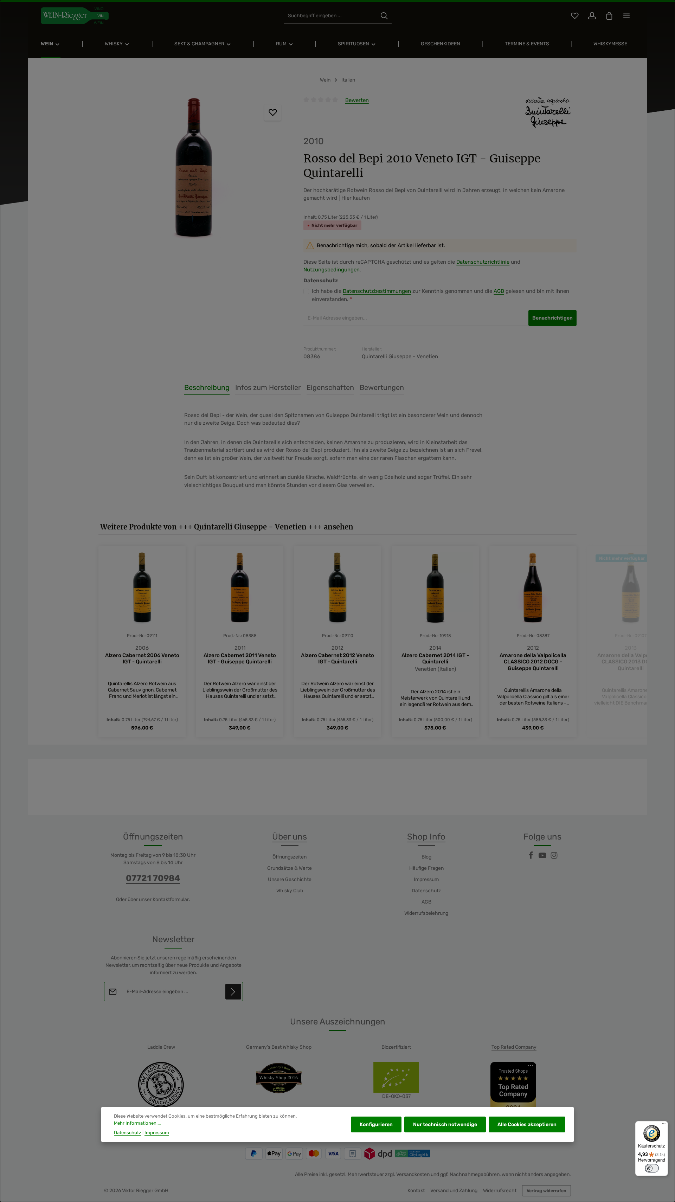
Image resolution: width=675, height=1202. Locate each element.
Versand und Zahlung (453, 1191)
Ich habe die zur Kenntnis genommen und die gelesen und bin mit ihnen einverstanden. (440, 295)
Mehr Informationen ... (137, 1123)
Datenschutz (426, 891)
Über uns (289, 837)
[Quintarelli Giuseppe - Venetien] (548, 112)
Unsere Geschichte (289, 879)
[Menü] (664, 1125)
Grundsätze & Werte (289, 868)
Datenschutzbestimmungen (377, 291)
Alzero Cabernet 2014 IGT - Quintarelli (435, 658)
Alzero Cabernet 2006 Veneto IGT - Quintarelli (142, 658)
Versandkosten (413, 1174)
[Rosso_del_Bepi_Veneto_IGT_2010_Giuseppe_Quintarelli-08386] (193, 171)
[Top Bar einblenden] (626, 16)
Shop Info (426, 837)
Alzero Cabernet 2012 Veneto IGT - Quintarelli (337, 658)
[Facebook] (531, 858)
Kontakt (416, 1191)
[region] (193, 171)
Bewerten (357, 100)
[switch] (652, 1168)
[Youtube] (543, 858)
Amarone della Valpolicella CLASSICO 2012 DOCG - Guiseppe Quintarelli (533, 662)
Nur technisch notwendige (445, 1124)
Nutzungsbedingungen (331, 269)
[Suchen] (384, 16)
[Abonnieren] (233, 991)
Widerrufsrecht (499, 1191)
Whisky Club (289, 891)
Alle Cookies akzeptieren (527, 1124)
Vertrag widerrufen (546, 1190)
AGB (499, 291)
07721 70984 (153, 878)
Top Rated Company (513, 1047)
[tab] (207, 387)
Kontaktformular (171, 899)
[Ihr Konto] (592, 16)
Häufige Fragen (426, 868)
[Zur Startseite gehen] (75, 15)
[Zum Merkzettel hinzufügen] (272, 112)
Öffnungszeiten (289, 857)
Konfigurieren (376, 1124)
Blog (426, 857)
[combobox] (330, 16)
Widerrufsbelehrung (426, 913)
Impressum (426, 879)
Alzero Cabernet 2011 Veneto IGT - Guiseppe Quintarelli (240, 658)
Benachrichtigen (552, 318)
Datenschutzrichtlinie (482, 262)
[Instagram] (554, 858)
